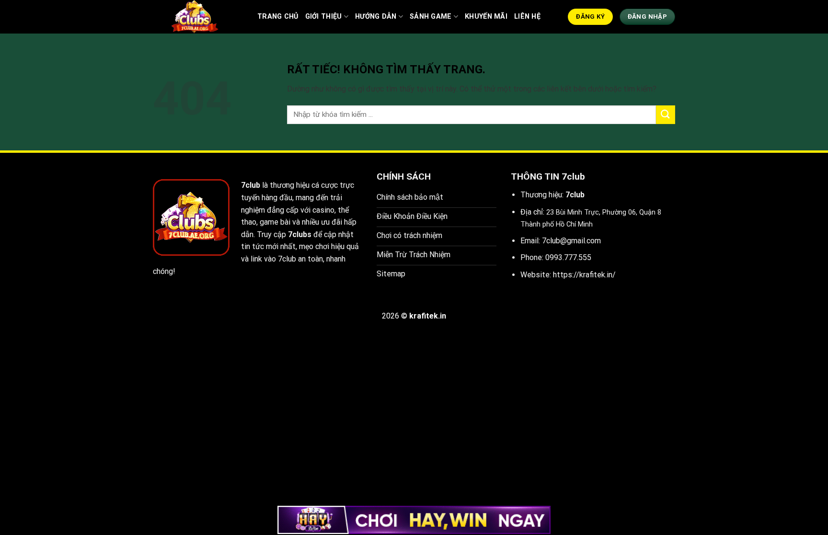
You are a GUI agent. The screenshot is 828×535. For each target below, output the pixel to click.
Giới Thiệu (323, 16)
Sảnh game (431, 16)
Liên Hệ (527, 16)
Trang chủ (278, 16)
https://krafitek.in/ (584, 274)
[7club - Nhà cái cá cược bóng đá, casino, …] (198, 17)
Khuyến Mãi (486, 16)
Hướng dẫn (376, 16)
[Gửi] (665, 114)
